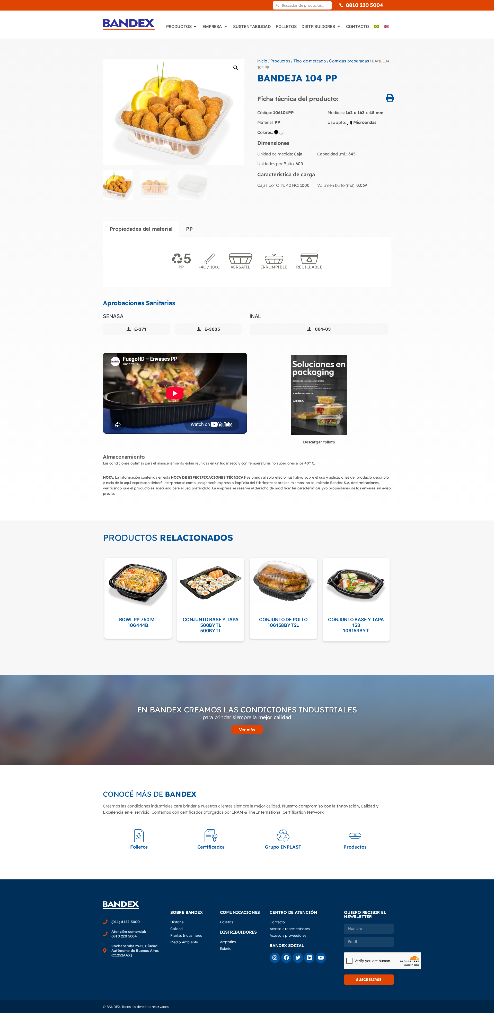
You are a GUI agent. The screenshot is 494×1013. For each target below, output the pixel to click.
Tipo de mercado (309, 60)
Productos (280, 60)
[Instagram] (275, 958)
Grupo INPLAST (283, 847)
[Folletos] (139, 835)
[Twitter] (298, 958)
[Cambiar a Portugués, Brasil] (376, 26)
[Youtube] (321, 958)
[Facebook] (286, 958)
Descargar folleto (319, 442)
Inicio (262, 60)
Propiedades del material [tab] (141, 229)
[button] (235, 67)
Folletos (139, 847)
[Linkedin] (309, 958)
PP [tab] (189, 229)
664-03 (322, 329)
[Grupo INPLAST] (283, 835)
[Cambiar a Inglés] (386, 26)
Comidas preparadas (349, 60)
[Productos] (355, 835)
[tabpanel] (247, 262)
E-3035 (212, 329)
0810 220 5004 (364, 5)
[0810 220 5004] (341, 5)
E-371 (139, 329)
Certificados (211, 847)
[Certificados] (211, 835)
